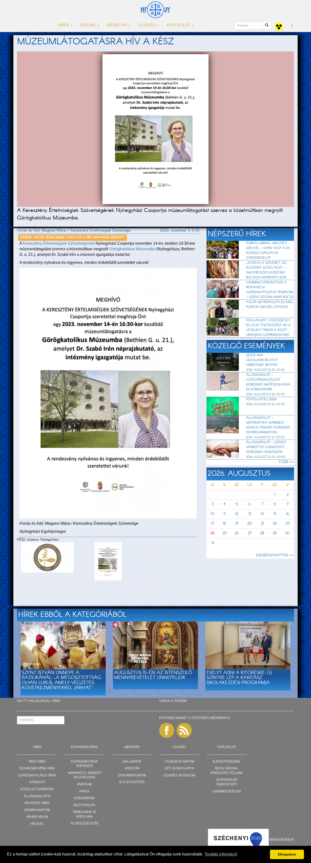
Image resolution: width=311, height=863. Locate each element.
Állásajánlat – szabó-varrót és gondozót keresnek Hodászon (266, 447)
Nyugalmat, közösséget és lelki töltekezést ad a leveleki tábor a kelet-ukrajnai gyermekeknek (268, 327)
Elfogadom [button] (287, 854)
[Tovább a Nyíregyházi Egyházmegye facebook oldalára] (166, 730)
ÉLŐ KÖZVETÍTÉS (132, 782)
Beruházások (282, 839)
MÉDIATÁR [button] (117, 25)
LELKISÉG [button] (147, 25)
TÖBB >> (286, 462)
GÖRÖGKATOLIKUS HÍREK (37, 775)
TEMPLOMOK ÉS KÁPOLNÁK (84, 814)
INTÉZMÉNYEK (84, 798)
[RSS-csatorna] (184, 730)
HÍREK (56, 701)
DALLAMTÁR (132, 761)
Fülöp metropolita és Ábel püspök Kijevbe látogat (270, 304)
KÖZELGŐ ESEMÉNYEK (37, 789)
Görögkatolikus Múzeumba (132, 249)
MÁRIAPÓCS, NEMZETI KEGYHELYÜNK (84, 775)
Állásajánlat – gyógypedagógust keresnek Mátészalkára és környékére (268, 382)
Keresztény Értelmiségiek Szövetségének (59, 243)
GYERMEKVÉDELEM (227, 791)
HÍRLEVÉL (37, 824)
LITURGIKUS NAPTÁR (179, 761)
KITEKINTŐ (37, 782)
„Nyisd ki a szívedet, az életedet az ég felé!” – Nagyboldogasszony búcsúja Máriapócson (266, 270)
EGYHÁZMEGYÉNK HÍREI (37, 768)
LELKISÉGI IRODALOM (179, 775)
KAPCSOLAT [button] (179, 25)
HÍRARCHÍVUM (37, 817)
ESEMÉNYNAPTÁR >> (275, 555)
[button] (292, 25)
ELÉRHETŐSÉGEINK (227, 761)
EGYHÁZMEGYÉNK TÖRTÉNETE (84, 764)
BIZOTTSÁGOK (84, 805)
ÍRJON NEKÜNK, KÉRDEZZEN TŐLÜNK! (226, 770)
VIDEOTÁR (131, 768)
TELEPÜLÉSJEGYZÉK (84, 823)
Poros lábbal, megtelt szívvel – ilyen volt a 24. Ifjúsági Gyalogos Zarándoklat (268, 250)
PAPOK (84, 791)
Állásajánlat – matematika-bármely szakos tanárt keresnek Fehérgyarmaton (268, 425)
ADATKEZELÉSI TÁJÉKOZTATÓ (226, 782)
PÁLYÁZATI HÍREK (37, 803)
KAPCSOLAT (227, 747)
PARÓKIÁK (84, 784)
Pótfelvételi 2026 (261, 399)
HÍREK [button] (64, 25)
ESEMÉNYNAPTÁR (37, 810)
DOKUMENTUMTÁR (132, 775)
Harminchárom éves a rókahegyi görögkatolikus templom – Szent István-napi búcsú (270, 289)
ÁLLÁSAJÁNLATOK (37, 796)
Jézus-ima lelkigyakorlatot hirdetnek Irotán (262, 360)
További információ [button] (221, 854)
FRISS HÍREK (37, 761)
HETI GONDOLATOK (179, 768)
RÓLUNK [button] (88, 25)
